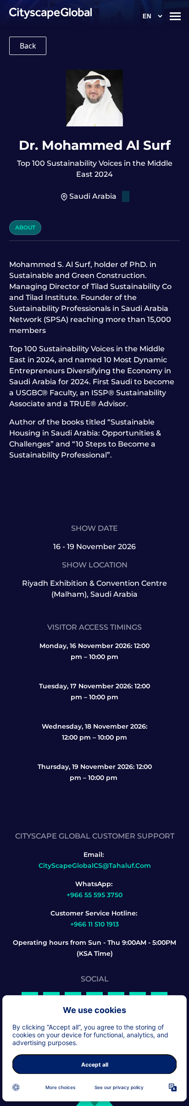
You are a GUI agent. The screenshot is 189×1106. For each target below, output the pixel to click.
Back (28, 46)
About (25, 227)
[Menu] (175, 16)
